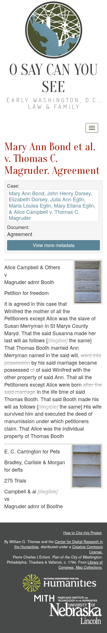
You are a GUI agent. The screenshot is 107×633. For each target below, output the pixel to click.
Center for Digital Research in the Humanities (58, 544)
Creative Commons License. (87, 549)
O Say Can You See (53, 78)
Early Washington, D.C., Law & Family (54, 103)
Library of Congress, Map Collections (80, 565)
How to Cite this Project (82, 532)
